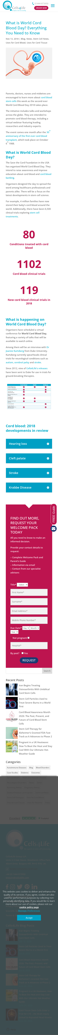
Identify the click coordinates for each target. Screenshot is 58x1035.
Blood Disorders (42, 767)
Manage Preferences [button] (29, 910)
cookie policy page (29, 907)
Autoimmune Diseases (16, 767)
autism (9, 362)
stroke (37, 362)
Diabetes (25, 772)
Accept (29, 917)
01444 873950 (41, 3)
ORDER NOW (41, 8)
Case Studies (12, 772)
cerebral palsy (21, 362)
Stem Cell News (41, 38)
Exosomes (36, 772)
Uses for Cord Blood (16, 42)
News (29, 38)
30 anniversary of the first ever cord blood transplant (28, 136)
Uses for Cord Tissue (37, 42)
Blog (23, 38)
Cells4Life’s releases (36, 368)
